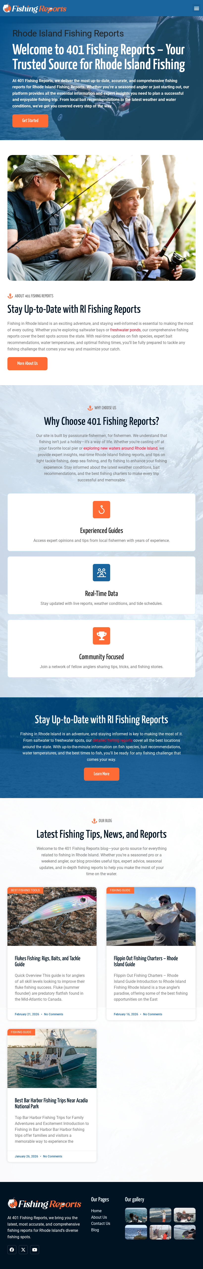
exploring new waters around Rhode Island (120, 448)
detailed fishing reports (112, 740)
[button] (196, 8)
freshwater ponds (125, 330)
